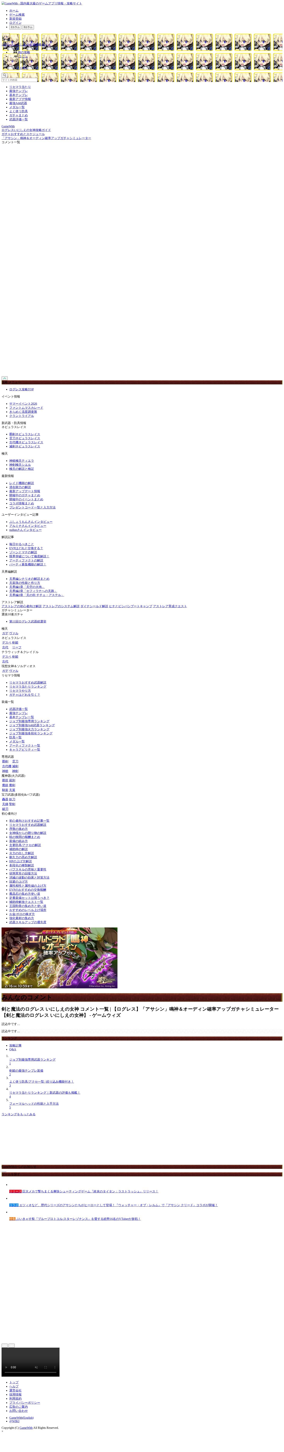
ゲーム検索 (17, 14)
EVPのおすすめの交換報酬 (27, 889)
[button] (145, 61)
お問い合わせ (18, 1410)
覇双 (5, 780)
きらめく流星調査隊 (23, 411)
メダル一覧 (17, 107)
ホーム (14, 10)
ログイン (15, 22)
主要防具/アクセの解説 (25, 845)
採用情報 (15, 1394)
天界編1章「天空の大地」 (27, 586)
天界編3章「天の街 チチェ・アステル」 (36, 595)
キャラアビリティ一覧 (24, 749)
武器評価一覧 (18, 119)
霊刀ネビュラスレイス (24, 438)
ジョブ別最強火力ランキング (29, 729)
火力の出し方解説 (21, 853)
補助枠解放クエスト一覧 (26, 902)
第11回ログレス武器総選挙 (27, 621)
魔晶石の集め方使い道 (24, 893)
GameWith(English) (21, 1417)
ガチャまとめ (18, 115)
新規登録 (15, 18)
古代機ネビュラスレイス (26, 442)
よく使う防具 (18, 111)
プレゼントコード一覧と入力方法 (32, 507)
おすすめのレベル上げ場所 (27, 910)
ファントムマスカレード (26, 407)
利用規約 (15, 1398)
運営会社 (15, 1390)
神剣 (15, 771)
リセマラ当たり (20, 87)
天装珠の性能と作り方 (24, 582)
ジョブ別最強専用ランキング (29, 721)
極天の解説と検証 (21, 468)
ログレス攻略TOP (21, 389)
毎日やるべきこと (21, 544)
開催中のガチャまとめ (24, 495)
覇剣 (5, 761)
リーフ (16, 647)
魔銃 (5, 785)
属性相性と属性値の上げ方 (27, 885)
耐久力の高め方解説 (23, 857)
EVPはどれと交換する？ (26, 548)
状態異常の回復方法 (23, 873)
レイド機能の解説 (21, 483)
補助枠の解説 (18, 849)
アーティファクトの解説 (26, 560)
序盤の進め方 (18, 828)
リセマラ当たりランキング (27, 686)
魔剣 (12, 785)
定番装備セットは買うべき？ (29, 897)
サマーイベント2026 (23, 403)
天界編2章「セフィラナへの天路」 (33, 591)
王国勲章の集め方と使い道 (27, 906)
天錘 (5, 804)
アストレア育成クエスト (170, 606)
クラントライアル (21, 415)
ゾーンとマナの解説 (23, 552)
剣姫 (15, 642)
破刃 (5, 809)
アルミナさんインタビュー (27, 525)
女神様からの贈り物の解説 (27, 833)
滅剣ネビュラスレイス (24, 446)
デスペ (6, 642)
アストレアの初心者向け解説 (22, 606)
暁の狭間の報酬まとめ (24, 837)
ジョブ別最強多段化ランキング (31, 733)
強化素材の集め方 (21, 918)
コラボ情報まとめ (21, 503)
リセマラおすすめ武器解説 (27, 682)
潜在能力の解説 (20, 487)
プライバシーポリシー (24, 1402)
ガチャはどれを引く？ (24, 694)
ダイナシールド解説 (94, 606)
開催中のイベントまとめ (26, 499)
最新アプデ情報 (20, 99)
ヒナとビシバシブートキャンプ (130, 606)
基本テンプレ (18, 95)
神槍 (5, 771)
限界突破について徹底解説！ (29, 556)
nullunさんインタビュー (25, 529)
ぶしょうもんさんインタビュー (31, 521)
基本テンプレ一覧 (21, 717)
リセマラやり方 (20, 690)
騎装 (5, 790)
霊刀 (15, 761)
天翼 (12, 790)
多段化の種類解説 (21, 865)
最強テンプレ (18, 91)
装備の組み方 (18, 841)
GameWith (26, 1427)
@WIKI (14, 1421)
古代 (5, 647)
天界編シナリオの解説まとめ (29, 578)
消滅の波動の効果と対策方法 (29, 877)
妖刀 (12, 799)
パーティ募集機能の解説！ (27, 564)
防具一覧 (15, 737)
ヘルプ (14, 1386)
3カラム (28, 27)
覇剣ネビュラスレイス (24, 434)
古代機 (6, 766)
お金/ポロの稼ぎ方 (22, 914)
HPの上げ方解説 (20, 861)
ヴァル (13, 633)
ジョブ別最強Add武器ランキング (32, 725)
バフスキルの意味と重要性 (27, 869)
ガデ (5, 633)
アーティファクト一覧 (24, 745)
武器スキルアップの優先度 (27, 922)
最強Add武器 (18, 103)
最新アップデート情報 (24, 491)
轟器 (5, 799)
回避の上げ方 (18, 881)
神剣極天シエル (20, 464)
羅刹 (12, 780)
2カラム (15, 27)
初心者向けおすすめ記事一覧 (29, 820)
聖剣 (12, 804)
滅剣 (15, 766)
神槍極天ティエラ (21, 460)
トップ (14, 1382)
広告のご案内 (18, 1406)
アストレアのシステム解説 (61, 606)
